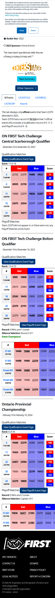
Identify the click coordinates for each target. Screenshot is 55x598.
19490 (32, 174)
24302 (40, 184)
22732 (15, 174)
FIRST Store (8, 570)
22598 (32, 286)
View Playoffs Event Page (34, 325)
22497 (40, 193)
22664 (15, 213)
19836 (32, 193)
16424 (23, 296)
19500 (15, 471)
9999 (15, 277)
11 (6, 193)
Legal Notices (10, 576)
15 (6, 203)
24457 (15, 461)
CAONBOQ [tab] (40, 97)
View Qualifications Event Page (18, 159)
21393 (31, 513)
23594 (23, 461)
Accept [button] (21, 30)
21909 (32, 306)
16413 (40, 471)
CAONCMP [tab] (9, 103)
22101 (23, 306)
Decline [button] (33, 30)
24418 (40, 442)
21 (6, 213)
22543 (15, 296)
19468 (27, 351)
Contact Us (8, 563)
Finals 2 (8, 380)
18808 (23, 277)
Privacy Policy (11, 15)
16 (6, 296)
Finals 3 (8, 389)
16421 (23, 315)
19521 (40, 174)
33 (6, 471)
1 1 (8, 351)
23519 (15, 286)
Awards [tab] (23, 103)
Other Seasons (25, 88)
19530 (40, 481)
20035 (15, 184)
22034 (23, 203)
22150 (23, 184)
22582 (40, 315)
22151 (32, 452)
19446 (15, 442)
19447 (32, 481)
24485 (40, 213)
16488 (32, 315)
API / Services (9, 557)
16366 (23, 471)
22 (6, 306)
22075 (15, 203)
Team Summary (26, 79)
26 (6, 315)
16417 (23, 213)
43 (6, 481)
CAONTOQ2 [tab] (24, 97)
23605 (32, 296)
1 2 (8, 360)
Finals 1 (8, 370)
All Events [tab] (8, 97)
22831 (40, 277)
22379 (23, 174)
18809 (43, 370)
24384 (40, 306)
